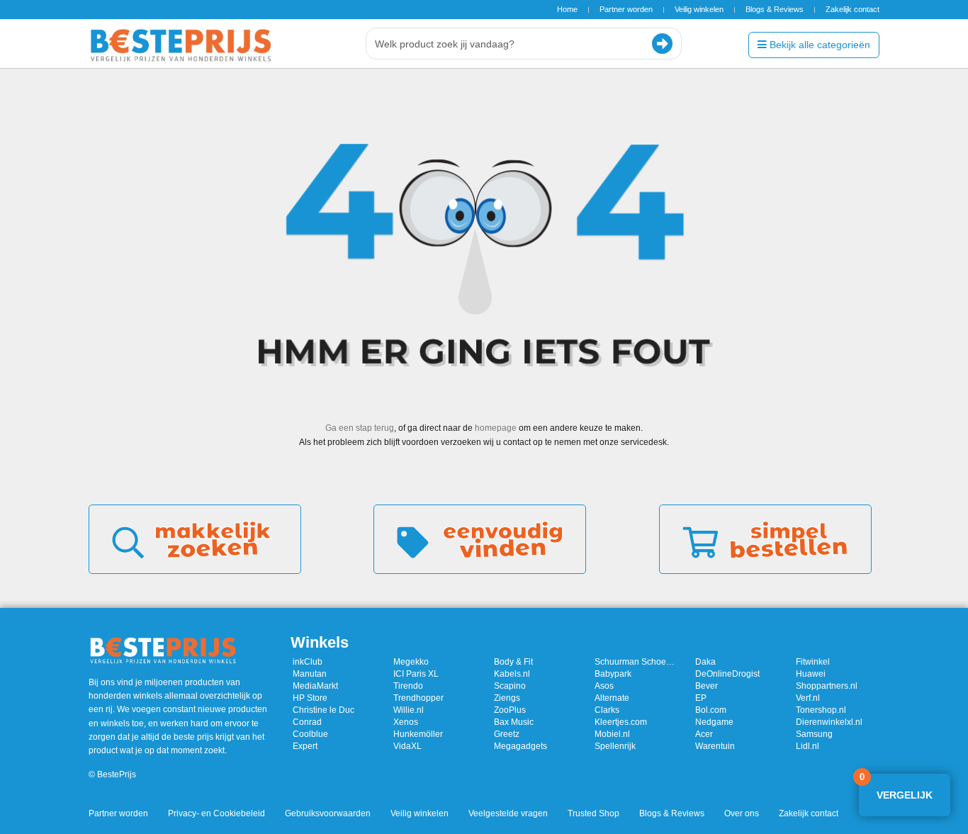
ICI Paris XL (416, 674)
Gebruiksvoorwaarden (328, 813)
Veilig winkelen (699, 9)
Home (567, 9)
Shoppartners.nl (826, 686)
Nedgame (714, 722)
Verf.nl (808, 698)
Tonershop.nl (821, 710)
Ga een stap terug (359, 428)
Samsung (814, 734)
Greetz (506, 734)
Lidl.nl (807, 746)
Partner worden (626, 9)
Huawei (811, 674)
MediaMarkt (315, 686)
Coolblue (310, 734)
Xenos (405, 722)
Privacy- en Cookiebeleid (216, 813)
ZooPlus (510, 710)
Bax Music (514, 722)
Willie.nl (408, 710)
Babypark (613, 674)
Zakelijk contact (852, 9)
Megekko (411, 662)
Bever (706, 686)
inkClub (307, 662)
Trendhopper (418, 698)
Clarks (607, 710)
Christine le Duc (323, 710)
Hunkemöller (418, 734)
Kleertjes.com (621, 722)
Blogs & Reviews (774, 9)
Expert (305, 746)
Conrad (307, 722)
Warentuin (715, 746)
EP (701, 698)
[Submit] (662, 43)
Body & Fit (513, 662)
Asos (604, 686)
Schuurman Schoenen (636, 662)
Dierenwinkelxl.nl (829, 722)
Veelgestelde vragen (508, 813)
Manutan (310, 674)
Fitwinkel (813, 662)
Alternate (612, 698)
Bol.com (710, 710)
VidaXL (407, 746)
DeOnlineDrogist (727, 674)
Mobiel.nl (612, 734)
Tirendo (408, 686)
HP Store (310, 698)
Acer (704, 734)
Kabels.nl (512, 674)
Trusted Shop (593, 813)
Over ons (741, 813)
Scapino (510, 686)
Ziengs (507, 698)
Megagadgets (520, 746)
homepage (496, 428)
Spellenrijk (615, 746)
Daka (705, 662)
